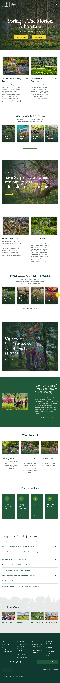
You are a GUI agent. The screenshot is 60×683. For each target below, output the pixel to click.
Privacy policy (6, 676)
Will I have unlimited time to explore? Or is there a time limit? (18, 575)
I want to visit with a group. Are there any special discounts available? (20, 586)
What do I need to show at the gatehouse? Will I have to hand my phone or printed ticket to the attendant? (27, 553)
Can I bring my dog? (7, 581)
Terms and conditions (15, 676)
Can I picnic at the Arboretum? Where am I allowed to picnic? (18, 565)
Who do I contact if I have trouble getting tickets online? (17, 570)
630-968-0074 (23, 657)
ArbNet (22, 676)
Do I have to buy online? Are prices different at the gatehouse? (18, 546)
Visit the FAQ (21, 541)
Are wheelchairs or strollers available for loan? (14, 559)
